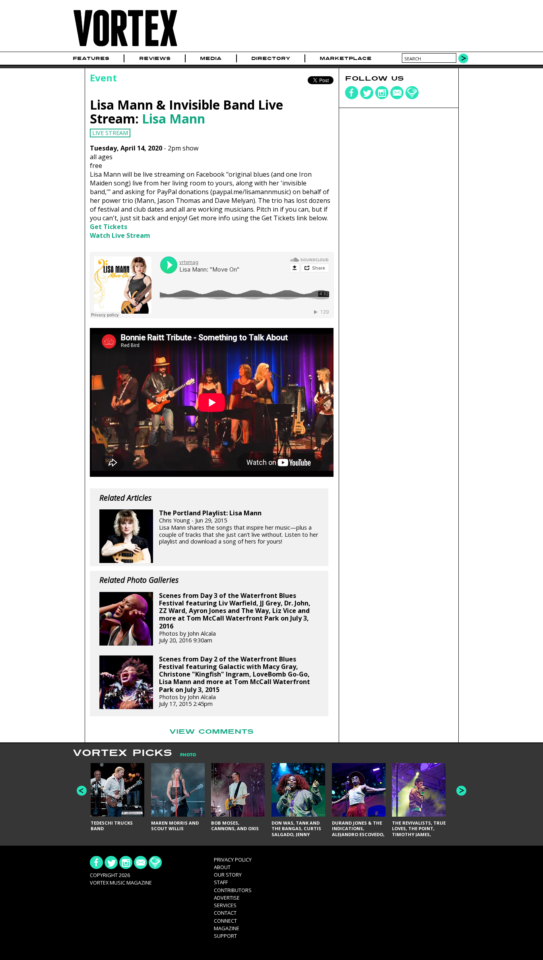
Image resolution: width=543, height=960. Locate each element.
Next (461, 791)
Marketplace (346, 58)
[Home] (125, 46)
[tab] (184, 755)
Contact (225, 912)
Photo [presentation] (188, 755)
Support (225, 935)
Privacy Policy (233, 859)
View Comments (211, 731)
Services (225, 905)
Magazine (226, 928)
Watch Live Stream (120, 235)
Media (210, 58)
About (222, 867)
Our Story (228, 874)
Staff (221, 882)
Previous (82, 791)
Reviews (155, 58)
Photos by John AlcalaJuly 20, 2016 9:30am (234, 618)
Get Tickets (108, 226)
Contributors (233, 890)
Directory (270, 58)
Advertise (227, 897)
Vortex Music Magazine (121, 882)
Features (91, 58)
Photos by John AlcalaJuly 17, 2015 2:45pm (234, 681)
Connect (225, 920)
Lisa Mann (173, 118)
